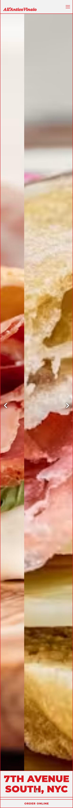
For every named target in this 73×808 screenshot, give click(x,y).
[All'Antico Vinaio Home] (20, 9)
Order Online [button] (36, 803)
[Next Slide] (67, 407)
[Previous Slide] (5, 407)
